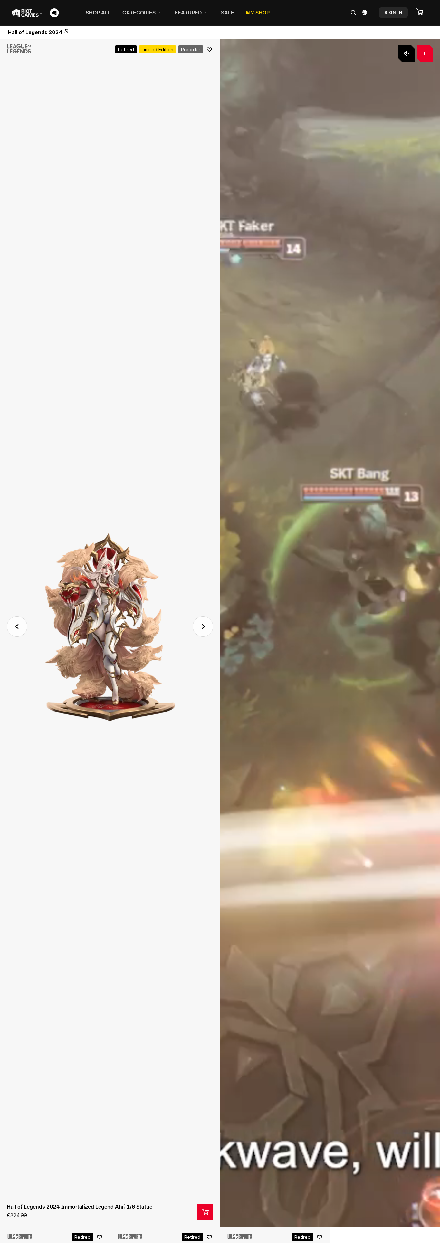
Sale (227, 12)
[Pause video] (425, 53)
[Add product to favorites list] (209, 49)
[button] (423, 12)
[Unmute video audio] (406, 53)
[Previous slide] (17, 626)
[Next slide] (203, 626)
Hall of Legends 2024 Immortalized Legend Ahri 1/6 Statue (79, 1206)
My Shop (258, 12)
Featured (188, 12)
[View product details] (205, 1212)
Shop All (98, 12)
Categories (139, 12)
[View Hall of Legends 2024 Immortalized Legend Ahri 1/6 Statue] (110, 633)
